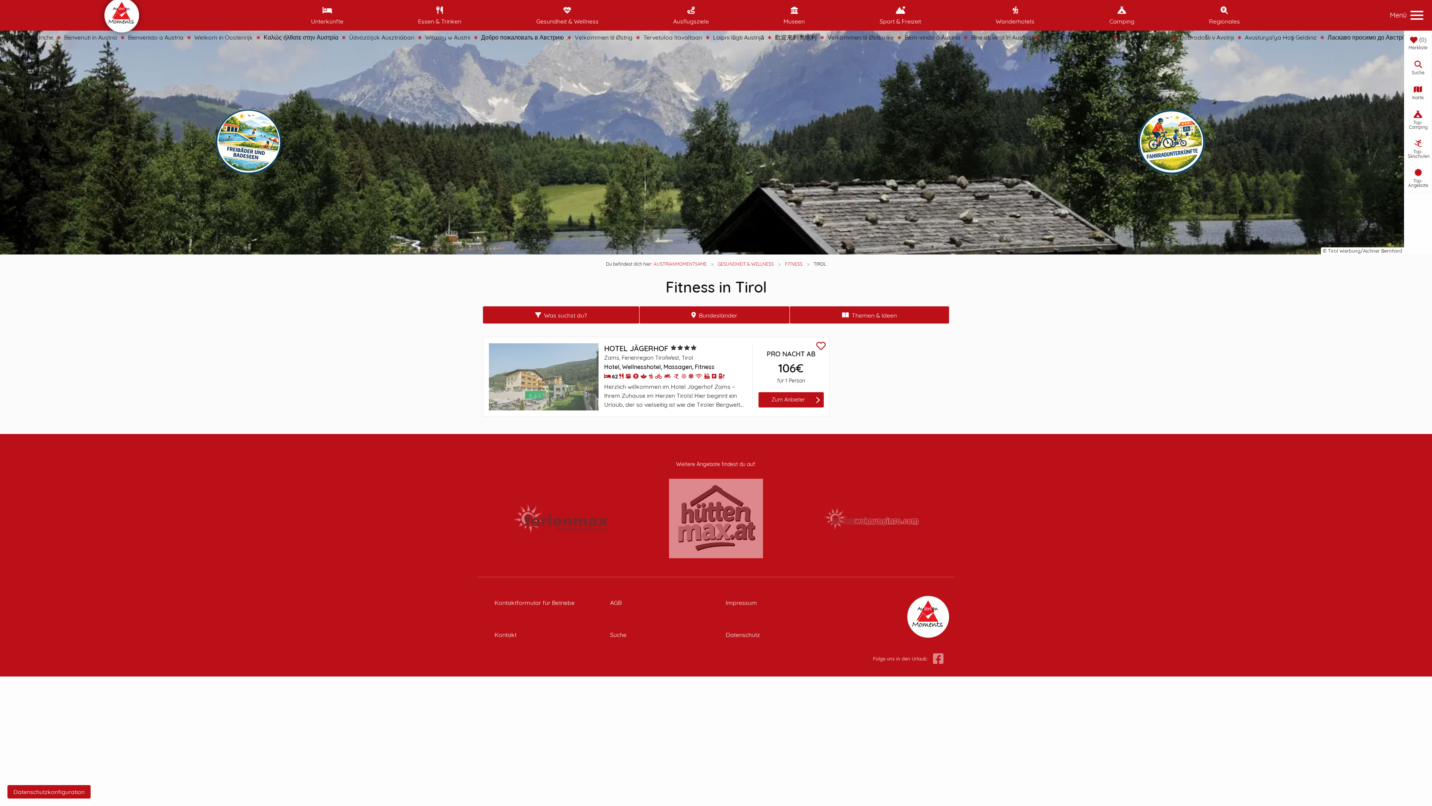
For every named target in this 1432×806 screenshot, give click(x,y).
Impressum (741, 602)
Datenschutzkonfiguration (49, 792)
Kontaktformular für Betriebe (534, 602)
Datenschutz (743, 634)
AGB (616, 602)
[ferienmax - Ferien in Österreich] (561, 518)
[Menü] (1416, 15)
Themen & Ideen (874, 315)
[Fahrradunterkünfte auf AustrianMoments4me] (1176, 143)
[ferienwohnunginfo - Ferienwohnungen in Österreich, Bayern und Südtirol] (871, 518)
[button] (1418, 68)
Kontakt (505, 634)
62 (615, 376)
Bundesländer (718, 315)
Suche (618, 634)
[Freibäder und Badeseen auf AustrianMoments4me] (252, 142)
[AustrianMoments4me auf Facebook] (938, 659)
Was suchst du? (565, 315)
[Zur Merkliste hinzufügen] (821, 347)
